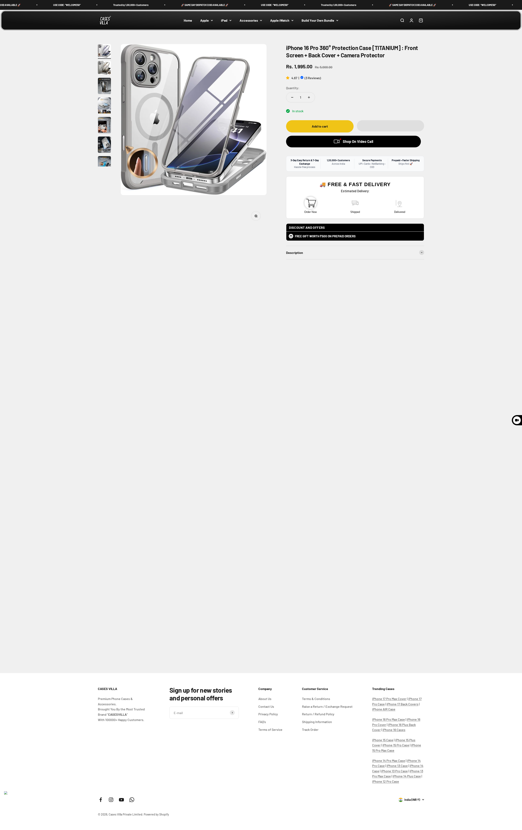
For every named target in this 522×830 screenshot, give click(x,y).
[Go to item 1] (104, 51)
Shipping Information (317, 722)
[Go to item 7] (104, 165)
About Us (264, 699)
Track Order (310, 729)
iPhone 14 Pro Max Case (388, 760)
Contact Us (266, 706)
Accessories (249, 20)
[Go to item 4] (104, 106)
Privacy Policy (268, 714)
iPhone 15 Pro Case (396, 745)
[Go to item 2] (104, 68)
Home (188, 20)
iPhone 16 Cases (394, 730)
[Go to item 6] (104, 145)
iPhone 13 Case (397, 766)
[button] (288, 78)
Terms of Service (270, 729)
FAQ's (262, 722)
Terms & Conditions (316, 699)
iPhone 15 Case (382, 740)
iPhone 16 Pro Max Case (388, 719)
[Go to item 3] (104, 86)
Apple (204, 20)
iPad (224, 20)
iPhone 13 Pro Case (394, 771)
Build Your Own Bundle (318, 20)
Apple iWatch (279, 20)
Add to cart (320, 126)
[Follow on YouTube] (121, 799)
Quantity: (292, 88)
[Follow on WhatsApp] (132, 799)
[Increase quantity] (309, 97)
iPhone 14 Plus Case (407, 776)
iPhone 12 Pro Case (385, 781)
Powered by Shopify (156, 814)
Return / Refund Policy (318, 714)
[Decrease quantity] (292, 97)
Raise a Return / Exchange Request (327, 706)
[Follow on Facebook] (100, 799)
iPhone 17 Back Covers (402, 704)
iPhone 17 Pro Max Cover (389, 699)
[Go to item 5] (104, 125)
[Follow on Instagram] (111, 799)
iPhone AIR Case (383, 709)
